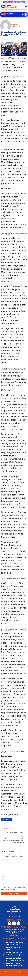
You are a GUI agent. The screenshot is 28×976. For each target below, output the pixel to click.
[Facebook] (9, 923)
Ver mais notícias (6, 819)
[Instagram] (14, 923)
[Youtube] (18, 923)
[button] (26, 6)
